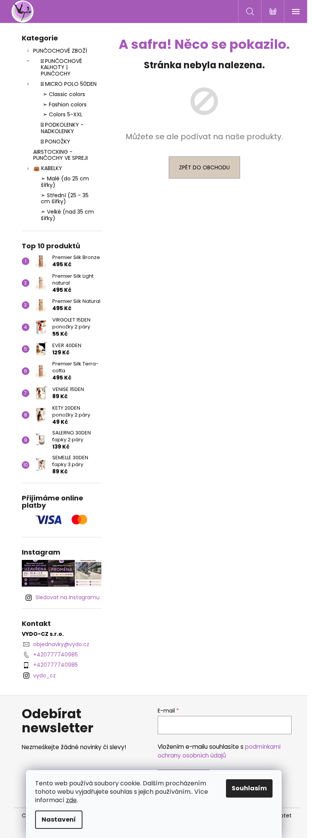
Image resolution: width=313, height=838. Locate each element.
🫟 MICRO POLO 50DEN (69, 84)
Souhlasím (249, 788)
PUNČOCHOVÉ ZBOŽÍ (60, 51)
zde (71, 800)
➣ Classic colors (64, 94)
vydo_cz (44, 675)
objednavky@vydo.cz (61, 644)
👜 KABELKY (47, 168)
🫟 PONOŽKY (55, 141)
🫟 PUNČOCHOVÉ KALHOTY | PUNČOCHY (61, 67)
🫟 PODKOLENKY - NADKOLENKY (62, 128)
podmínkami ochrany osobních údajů (219, 751)
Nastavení (59, 819)
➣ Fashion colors (65, 104)
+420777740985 (55, 654)
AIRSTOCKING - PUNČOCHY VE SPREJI (60, 155)
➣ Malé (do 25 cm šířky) (65, 182)
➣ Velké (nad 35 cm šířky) (67, 215)
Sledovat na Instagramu (67, 597)
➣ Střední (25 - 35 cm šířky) (65, 198)
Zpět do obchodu (204, 167)
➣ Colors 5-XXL (62, 114)
